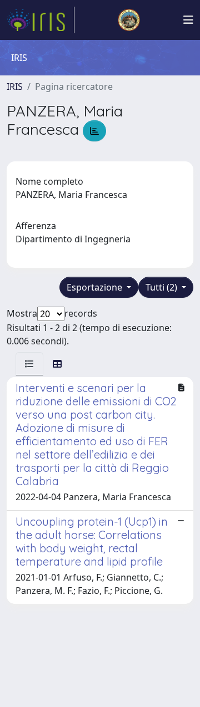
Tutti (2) (162, 287)
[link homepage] (40, 20)
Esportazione (95, 287)
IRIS (15, 86)
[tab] (29, 363)
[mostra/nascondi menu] (188, 20)
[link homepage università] (129, 20)
